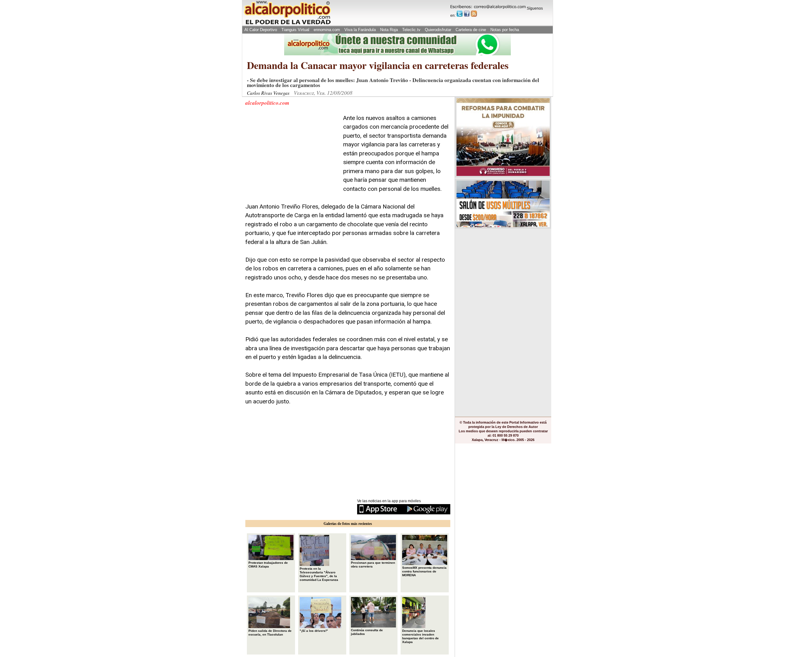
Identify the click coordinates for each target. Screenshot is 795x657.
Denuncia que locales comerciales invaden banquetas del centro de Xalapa (420, 636)
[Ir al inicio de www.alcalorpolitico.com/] (287, 23)
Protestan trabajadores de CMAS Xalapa (268, 564)
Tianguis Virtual (295, 29)
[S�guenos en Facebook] (467, 14)
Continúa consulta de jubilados (367, 632)
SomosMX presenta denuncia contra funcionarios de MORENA (424, 571)
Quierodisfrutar (438, 29)
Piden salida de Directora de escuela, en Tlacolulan (270, 632)
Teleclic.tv (411, 29)
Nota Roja (389, 29)
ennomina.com (327, 29)
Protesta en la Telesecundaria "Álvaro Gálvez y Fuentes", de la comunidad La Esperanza (319, 574)
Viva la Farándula (360, 29)
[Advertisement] (291, 152)
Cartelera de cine (471, 29)
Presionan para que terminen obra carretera (373, 564)
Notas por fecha (504, 29)
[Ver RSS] (474, 14)
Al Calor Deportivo (260, 29)
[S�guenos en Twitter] (460, 14)
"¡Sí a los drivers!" (314, 630)
